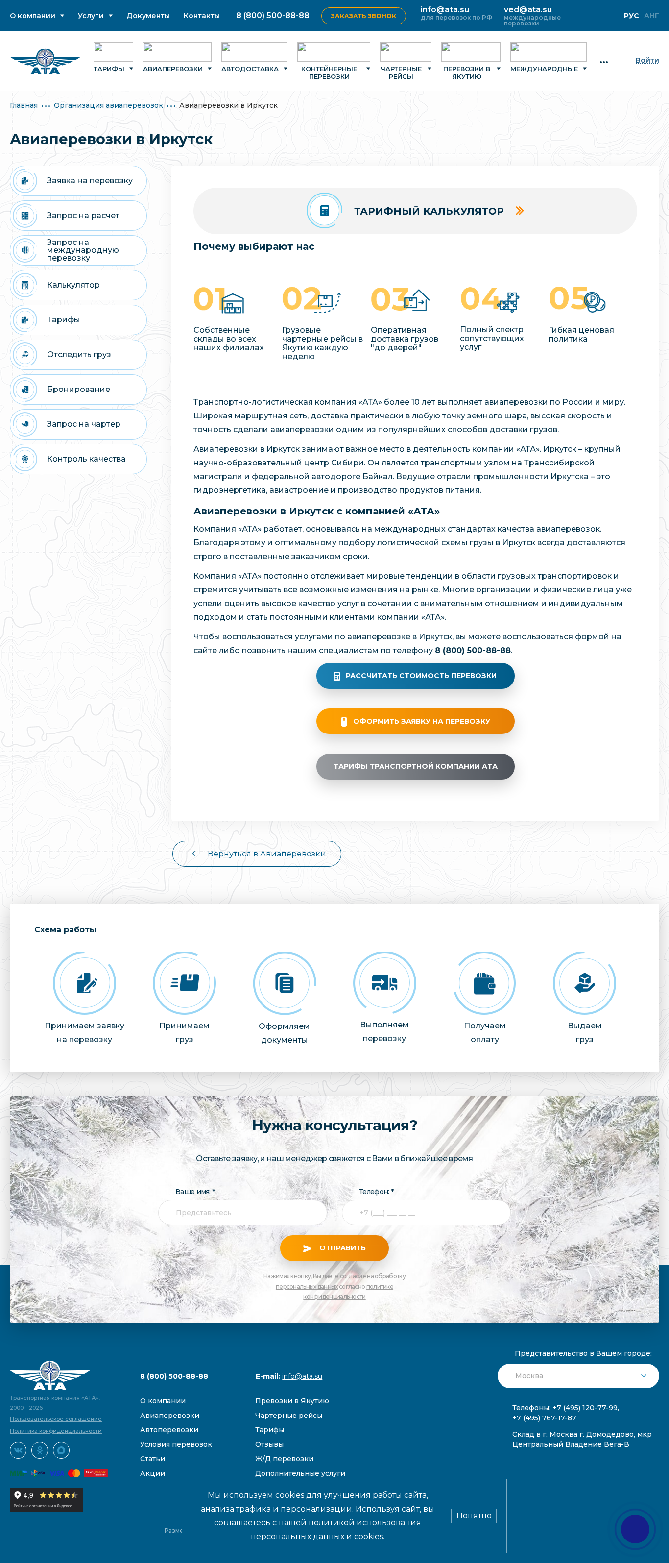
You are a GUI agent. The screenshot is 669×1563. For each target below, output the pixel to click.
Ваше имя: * (195, 1191)
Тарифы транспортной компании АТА (416, 766)
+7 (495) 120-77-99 (585, 1407)
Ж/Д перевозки (284, 1458)
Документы (148, 16)
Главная (24, 105)
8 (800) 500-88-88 (273, 15)
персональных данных (307, 1286)
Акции (152, 1473)
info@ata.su (445, 9)
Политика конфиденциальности (56, 1430)
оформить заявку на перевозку (421, 721)
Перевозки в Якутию (466, 72)
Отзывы (269, 1444)
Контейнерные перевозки (329, 72)
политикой (332, 1522)
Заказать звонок (363, 16)
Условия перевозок (176, 1444)
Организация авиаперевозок (108, 105)
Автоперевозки (169, 1429)
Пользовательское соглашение (56, 1419)
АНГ (651, 15)
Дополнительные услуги (300, 1473)
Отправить (341, 1248)
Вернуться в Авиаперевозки (267, 853)
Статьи (152, 1458)
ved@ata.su (528, 9)
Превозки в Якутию (292, 1400)
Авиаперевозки (173, 69)
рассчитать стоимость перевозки (421, 675)
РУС (631, 15)
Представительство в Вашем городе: (583, 1353)
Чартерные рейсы (401, 72)
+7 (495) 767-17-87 (544, 1418)
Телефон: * (376, 1191)
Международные (544, 69)
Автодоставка (250, 69)
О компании (32, 16)
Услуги (91, 16)
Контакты (202, 16)
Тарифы (109, 69)
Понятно (474, 1515)
